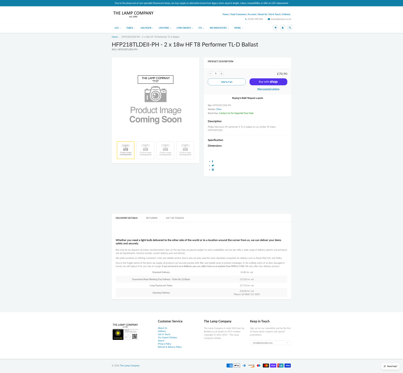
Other (219, 109)
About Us (162, 328)
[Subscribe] (287, 342)
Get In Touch (175, 217)
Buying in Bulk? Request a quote (247, 98)
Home (115, 36)
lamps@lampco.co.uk (281, 19)
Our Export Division (167, 337)
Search (161, 340)
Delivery (162, 331)
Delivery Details (127, 217)
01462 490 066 (255, 19)
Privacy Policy (164, 343)
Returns (151, 217)
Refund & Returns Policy (170, 347)
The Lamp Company (129, 365)
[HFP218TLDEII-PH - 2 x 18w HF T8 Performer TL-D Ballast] (155, 100)
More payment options (268, 89)
